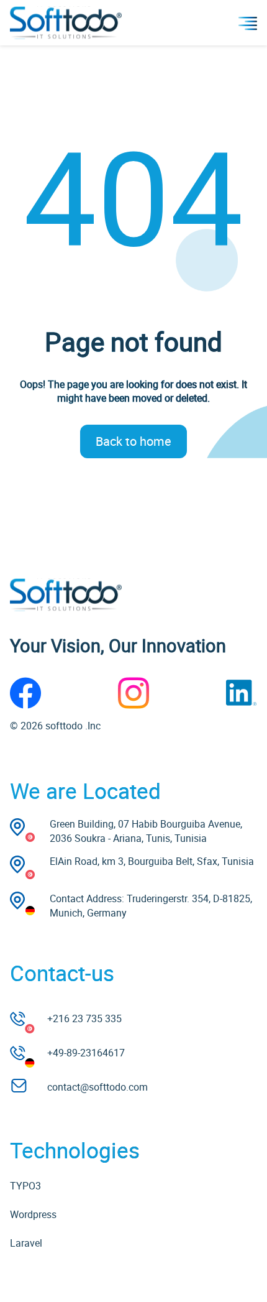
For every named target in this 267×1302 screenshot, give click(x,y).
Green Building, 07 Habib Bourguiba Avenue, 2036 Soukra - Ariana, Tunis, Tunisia (146, 830)
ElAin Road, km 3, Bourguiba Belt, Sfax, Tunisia (152, 861)
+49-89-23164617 (86, 1053)
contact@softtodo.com (97, 1087)
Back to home (133, 441)
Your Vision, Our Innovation (118, 645)
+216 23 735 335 (84, 1018)
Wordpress (33, 1214)
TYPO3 (25, 1186)
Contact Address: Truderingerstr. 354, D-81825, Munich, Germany (151, 905)
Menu (247, 23)
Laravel (26, 1243)
